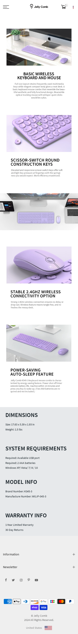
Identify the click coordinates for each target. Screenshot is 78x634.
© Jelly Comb (39, 615)
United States (34, 628)
